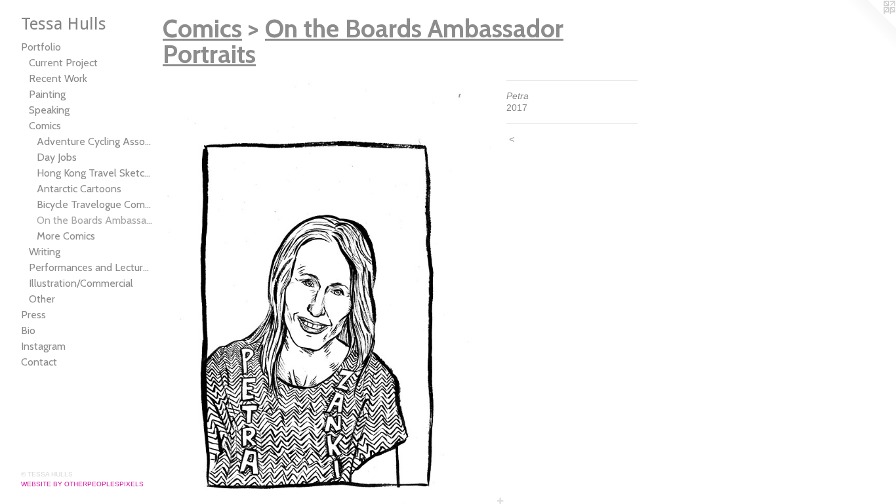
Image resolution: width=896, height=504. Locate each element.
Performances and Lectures (90, 267)
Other (42, 299)
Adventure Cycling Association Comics (94, 141)
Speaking (49, 110)
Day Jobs (57, 157)
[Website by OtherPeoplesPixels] (870, 26)
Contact (39, 362)
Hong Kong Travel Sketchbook (94, 173)
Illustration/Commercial (81, 283)
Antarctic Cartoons (79, 188)
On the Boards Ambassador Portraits (94, 220)
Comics (45, 125)
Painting (47, 94)
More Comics (66, 236)
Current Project (63, 62)
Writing (44, 251)
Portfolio (41, 47)
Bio (28, 330)
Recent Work (58, 78)
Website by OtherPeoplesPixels (82, 484)
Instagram (43, 346)
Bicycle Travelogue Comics (94, 204)
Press (33, 314)
